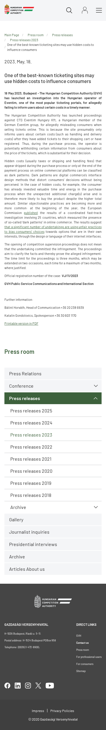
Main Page (11, 35)
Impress (38, 711)
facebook (7, 685)
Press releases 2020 (31, 471)
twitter (38, 685)
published (31, 213)
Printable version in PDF (21, 323)
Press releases (24, 398)
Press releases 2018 (30, 495)
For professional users (89, 656)
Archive (18, 507)
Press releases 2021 (31, 459)
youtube (50, 685)
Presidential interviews (33, 544)
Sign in (85, 10)
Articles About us (27, 569)
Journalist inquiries (29, 532)
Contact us (82, 642)
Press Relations (25, 373)
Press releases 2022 (31, 446)
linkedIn (18, 685)
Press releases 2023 (31, 434)
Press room (36, 35)
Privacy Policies (62, 711)
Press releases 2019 (30, 483)
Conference (21, 386)
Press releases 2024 (31, 422)
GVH (78, 635)
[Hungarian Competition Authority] (19, 9)
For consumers (84, 664)
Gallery (16, 519)
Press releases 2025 (31, 410)
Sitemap (81, 671)
